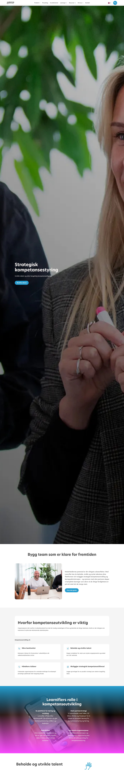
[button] (37, 3)
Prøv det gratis (72, 590)
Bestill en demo (22, 283)
